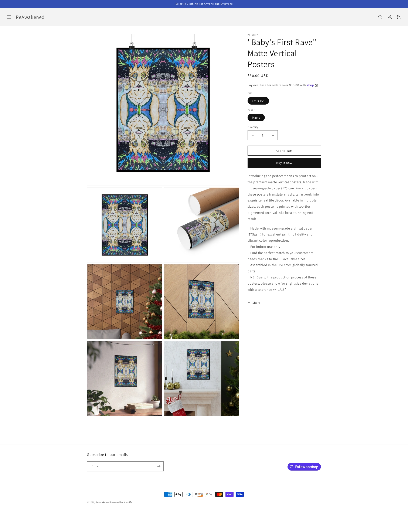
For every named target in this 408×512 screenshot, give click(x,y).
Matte (256, 117)
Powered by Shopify (121, 502)
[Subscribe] (158, 466)
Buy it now (284, 163)
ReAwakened (103, 502)
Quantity (253, 127)
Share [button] (256, 303)
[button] (9, 17)
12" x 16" (258, 101)
